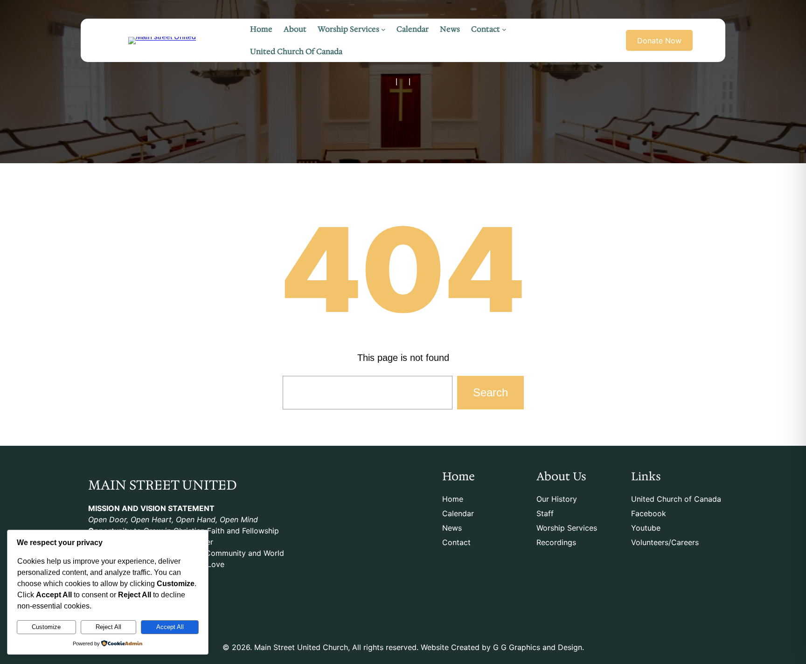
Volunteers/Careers (665, 542)
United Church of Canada (676, 499)
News (452, 528)
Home (452, 499)
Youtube (645, 528)
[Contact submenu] (504, 29)
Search (490, 392)
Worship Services (566, 528)
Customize (46, 626)
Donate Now (659, 40)
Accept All (170, 626)
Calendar (458, 513)
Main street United (162, 485)
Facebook (648, 513)
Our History (556, 499)
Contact (456, 542)
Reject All (108, 626)
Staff (545, 513)
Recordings (556, 542)
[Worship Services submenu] (383, 29)
